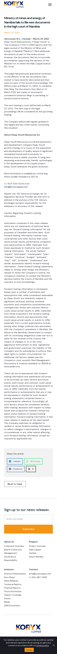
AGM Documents (12, 605)
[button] (15, 461)
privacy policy (43, 645)
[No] (53, 645)
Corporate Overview (14, 546)
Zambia (32, 553)
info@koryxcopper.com (16, 186)
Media (7, 602)
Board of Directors (13, 549)
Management (10, 553)
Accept (29, 650)
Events (7, 598)
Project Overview (37, 546)
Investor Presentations (15, 573)
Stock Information (12, 591)
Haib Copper (35, 549)
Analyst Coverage (12, 595)
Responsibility (10, 560)
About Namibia (36, 556)
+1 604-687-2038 (38, 577)
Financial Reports (12, 587)
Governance (10, 556)
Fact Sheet (9, 577)
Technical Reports (12, 584)
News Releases (11, 580)
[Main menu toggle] (50, 4)
